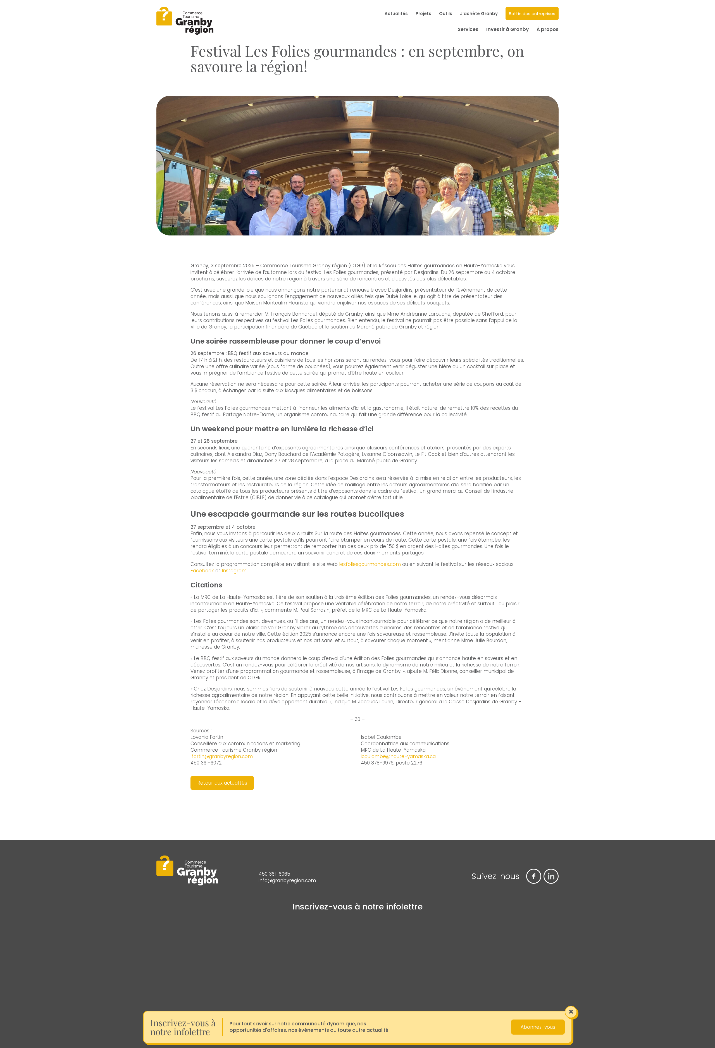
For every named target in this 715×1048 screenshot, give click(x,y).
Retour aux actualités (222, 783)
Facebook (202, 570)
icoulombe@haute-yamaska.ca (398, 756)
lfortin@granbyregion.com (221, 756)
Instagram (234, 570)
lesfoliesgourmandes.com (370, 564)
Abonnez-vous (538, 1027)
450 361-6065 (274, 874)
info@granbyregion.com (287, 880)
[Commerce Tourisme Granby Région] (184, 21)
